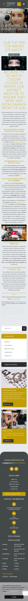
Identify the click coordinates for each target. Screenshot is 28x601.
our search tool (15, 299)
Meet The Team (9, 349)
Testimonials (8, 352)
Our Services (8, 345)
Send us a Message (14, 536)
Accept (14, 597)
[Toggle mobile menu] (3, 3)
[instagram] (16, 469)
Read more (7, 404)
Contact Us (8, 356)
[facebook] (12, 469)
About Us (7, 342)
